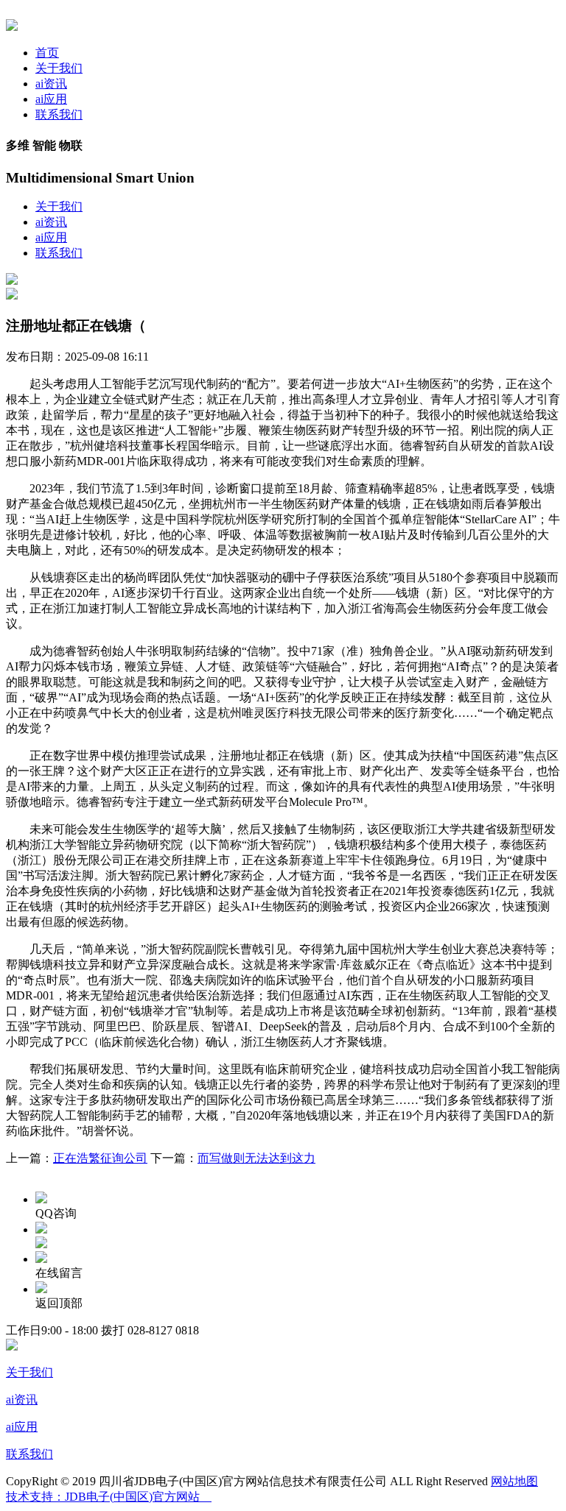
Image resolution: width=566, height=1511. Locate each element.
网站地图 (514, 1481)
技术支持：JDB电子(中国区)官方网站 (109, 1496)
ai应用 (51, 99)
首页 (47, 52)
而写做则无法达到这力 (256, 1158)
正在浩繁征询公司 (100, 1158)
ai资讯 (51, 83)
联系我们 (59, 114)
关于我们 (59, 68)
